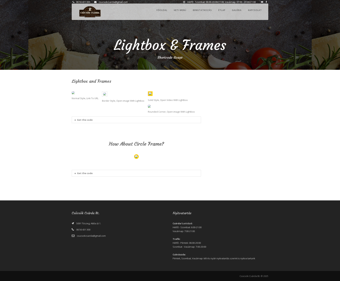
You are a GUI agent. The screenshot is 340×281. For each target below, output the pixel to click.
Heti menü (180, 10)
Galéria (237, 10)
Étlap (221, 10)
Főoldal (162, 10)
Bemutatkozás (202, 10)
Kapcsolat (255, 10)
